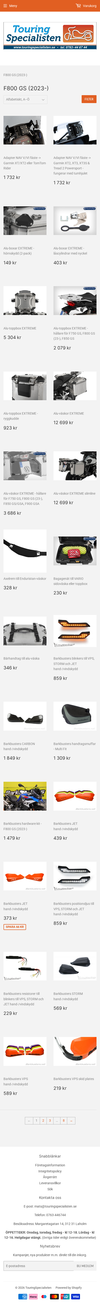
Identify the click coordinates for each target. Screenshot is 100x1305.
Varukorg (89, 6)
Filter (89, 99)
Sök (50, 1189)
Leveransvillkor (50, 1183)
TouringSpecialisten (38, 1287)
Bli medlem (85, 1266)
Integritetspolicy (50, 1171)
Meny (13, 6)
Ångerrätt (50, 1177)
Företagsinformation (50, 1165)
